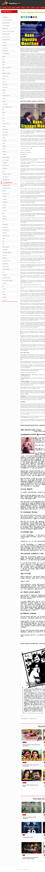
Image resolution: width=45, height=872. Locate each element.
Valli (3, 286)
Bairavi (3, 64)
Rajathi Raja (4, 232)
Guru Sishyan (4, 104)
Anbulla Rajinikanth (6, 34)
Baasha (3, 62)
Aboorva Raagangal (6, 25)
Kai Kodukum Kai (5, 123)
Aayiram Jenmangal (6, 22)
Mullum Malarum (5, 165)
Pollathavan (4, 218)
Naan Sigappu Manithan (7, 182)
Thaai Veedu (4, 255)
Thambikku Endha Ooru (6, 260)
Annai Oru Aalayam (6, 39)
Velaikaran (4, 288)
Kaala (3, 115)
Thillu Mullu (4, 274)
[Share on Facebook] (29, 17)
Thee (3, 272)
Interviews (18, 7)
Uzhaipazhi (4, 283)
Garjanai (4, 98)
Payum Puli (4, 210)
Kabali (3, 120)
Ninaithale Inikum (5, 193)
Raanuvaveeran (5, 227)
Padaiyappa (4, 199)
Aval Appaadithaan (5, 53)
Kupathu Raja (4, 134)
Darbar (3, 81)
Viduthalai (4, 297)
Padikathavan (4, 202)
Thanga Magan (5, 263)
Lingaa (3, 143)
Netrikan (4, 190)
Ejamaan (4, 90)
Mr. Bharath (4, 162)
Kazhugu (4, 126)
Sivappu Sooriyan (5, 246)
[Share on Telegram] (27, 17)
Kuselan (3, 137)
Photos (9, 7)
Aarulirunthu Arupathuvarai (7, 20)
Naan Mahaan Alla (5, 179)
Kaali (3, 118)
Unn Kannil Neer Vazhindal (7, 280)
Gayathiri (4, 101)
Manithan (4, 146)
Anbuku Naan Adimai (6, 36)
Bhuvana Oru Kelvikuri (6, 67)
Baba (3, 59)
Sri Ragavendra (5, 249)
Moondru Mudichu (5, 157)
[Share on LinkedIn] (36, 17)
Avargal (3, 56)
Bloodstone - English (6, 73)
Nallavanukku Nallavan (6, 188)
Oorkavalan (4, 196)
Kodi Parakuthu (5, 132)
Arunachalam (4, 48)
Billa (3, 70)
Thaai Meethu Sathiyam (6, 252)
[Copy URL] (22, 17)
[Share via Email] (34, 17)
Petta (3, 213)
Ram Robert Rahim (5, 235)
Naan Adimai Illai (5, 176)
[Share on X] (31, 17)
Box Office (4, 7)
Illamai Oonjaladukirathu (7, 106)
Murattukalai (4, 168)
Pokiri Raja (4, 216)
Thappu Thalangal (5, 269)
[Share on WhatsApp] (24, 17)
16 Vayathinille (5, 17)
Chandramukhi (5, 76)
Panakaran (4, 204)
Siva (3, 241)
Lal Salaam (4, 140)
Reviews (13, 7)
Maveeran (4, 154)
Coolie (3, 78)
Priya (3, 221)
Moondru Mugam (5, 160)
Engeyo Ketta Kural (5, 95)
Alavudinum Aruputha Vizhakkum (8, 31)
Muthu (3, 171)
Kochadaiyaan (5, 129)
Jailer (3, 109)
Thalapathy (4, 258)
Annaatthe (4, 42)
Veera (3, 291)
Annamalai (4, 45)
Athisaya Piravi (5, 50)
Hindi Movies (4, 300)
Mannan (4, 148)
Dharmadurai (4, 84)
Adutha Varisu (5, 28)
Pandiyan (4, 207)
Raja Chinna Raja (5, 230)
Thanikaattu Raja (5, 266)
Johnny (3, 112)
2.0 (3, 14)
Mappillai (4, 151)
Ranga (3, 238)
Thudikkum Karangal (6, 277)
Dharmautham (5, 87)
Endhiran (4, 92)
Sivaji (3, 244)
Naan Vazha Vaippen (6, 185)
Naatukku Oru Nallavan (6, 174)
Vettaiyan (4, 294)
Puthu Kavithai (5, 224)
